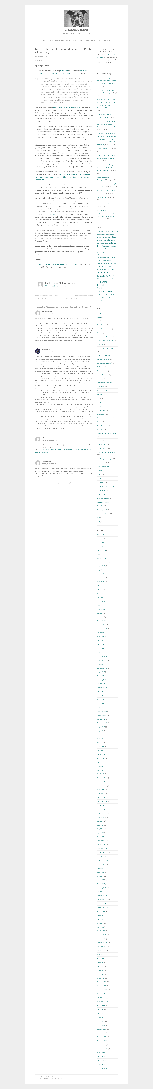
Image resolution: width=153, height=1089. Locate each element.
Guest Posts (101, 386)
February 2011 (101, 793)
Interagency (101, 414)
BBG (109, 231)
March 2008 (101, 931)
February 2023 (101, 546)
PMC (98, 263)
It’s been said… (102, 197)
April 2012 (100, 770)
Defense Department (104, 363)
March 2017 (100, 676)
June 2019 (100, 644)
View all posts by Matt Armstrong (55, 286)
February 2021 (101, 597)
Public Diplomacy (56, 272)
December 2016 (102, 687)
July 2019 (100, 640)
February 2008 (102, 935)
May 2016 (100, 695)
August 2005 (101, 1052)
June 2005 (100, 1060)
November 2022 (102, 554)
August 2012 (101, 758)
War (98, 522)
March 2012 (100, 774)
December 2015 (102, 711)
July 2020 (100, 613)
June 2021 (100, 589)
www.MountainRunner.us (73, 249)
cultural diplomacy (103, 243)
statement (64, 71)
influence (99, 255)
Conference (105, 240)
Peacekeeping (101, 444)
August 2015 (101, 727)
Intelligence (101, 410)
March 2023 (101, 542)
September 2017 (102, 668)
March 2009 (101, 884)
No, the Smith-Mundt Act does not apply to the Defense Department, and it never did (107, 124)
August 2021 (101, 581)
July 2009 (100, 868)
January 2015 (101, 754)
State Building (101, 494)
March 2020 (101, 621)
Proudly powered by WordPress (45, 1076)
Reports (99, 474)
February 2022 (101, 574)
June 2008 (100, 919)
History (99, 394)
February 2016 (101, 707)
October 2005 (101, 1045)
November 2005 (102, 1041)
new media (49, 274)
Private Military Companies (106, 452)
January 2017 (101, 684)
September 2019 (102, 632)
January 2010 (101, 844)
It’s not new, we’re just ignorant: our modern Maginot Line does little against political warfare (107, 80)
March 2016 (100, 703)
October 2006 (101, 998)
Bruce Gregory (106, 237)
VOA (102, 300)
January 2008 (101, 939)
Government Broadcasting (105, 383)
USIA (98, 300)
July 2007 (100, 962)
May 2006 (100, 1017)
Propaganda (101, 269)
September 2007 (102, 954)
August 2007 (101, 958)
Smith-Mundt (101, 482)
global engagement (110, 249)
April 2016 (100, 699)
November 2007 (102, 947)
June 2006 (100, 1013)
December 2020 (102, 601)
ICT (98, 398)
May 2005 (100, 1064)
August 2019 (101, 636)
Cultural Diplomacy (103, 359)
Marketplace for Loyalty (105, 418)
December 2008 (102, 896)
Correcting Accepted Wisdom (106, 348)
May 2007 (100, 970)
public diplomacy (66, 274)
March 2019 (100, 648)
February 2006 (102, 1029)
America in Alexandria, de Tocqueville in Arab (46, 294)
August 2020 (101, 609)
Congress (111, 240)
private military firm (108, 266)
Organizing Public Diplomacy (106, 434)
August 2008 (101, 911)
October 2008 (101, 903)
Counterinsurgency (103, 355)
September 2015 (102, 723)
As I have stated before (54, 214)
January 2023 (101, 550)
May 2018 (100, 664)
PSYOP (107, 269)
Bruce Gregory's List (103, 329)
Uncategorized (102, 510)
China (113, 237)
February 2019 (101, 652)
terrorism (105, 294)
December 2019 (102, 629)
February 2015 (101, 750)
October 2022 (101, 558)
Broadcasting (100, 234)
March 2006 (101, 1025)
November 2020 (102, 605)
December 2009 (102, 848)
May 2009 (100, 876)
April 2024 (100, 534)
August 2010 (101, 817)
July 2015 (100, 731)
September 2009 (102, 860)
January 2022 (101, 578)
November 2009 (102, 852)
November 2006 (102, 994)
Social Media (101, 490)
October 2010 (101, 809)
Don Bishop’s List (102, 375)
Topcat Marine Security (106, 297)
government (100, 252)
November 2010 (102, 805)
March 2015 (100, 746)
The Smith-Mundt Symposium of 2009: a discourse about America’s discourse (107, 167)
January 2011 (101, 797)
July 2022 (100, 570)
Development (101, 371)
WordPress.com (57, 1078)
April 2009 (100, 880)
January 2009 (101, 892)
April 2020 (100, 617)
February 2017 (101, 680)
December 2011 (102, 786)
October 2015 (101, 719)
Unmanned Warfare (103, 514)
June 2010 (100, 825)
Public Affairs (101, 463)
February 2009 (102, 888)
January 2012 (101, 782)
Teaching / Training (103, 502)
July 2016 (100, 691)
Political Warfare (102, 448)
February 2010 (101, 841)
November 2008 (102, 899)
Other (99, 440)
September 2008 (102, 907)
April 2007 (100, 974)
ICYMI (99, 402)
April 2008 (100, 927)
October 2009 (101, 856)
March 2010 (100, 837)
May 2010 (100, 829)
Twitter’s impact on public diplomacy (83, 294)
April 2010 (100, 833)
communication (40, 274)
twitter (88, 274)
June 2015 (100, 735)
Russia (99, 478)
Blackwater (114, 231)
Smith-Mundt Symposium (105, 486)
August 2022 (101, 566)
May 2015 (100, 738)
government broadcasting (108, 252)
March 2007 (101, 978)
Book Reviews (101, 325)
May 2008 (100, 923)
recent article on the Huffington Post (66, 108)
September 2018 (102, 660)
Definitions (101, 367)
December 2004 (102, 1068)
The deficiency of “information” (107, 204)
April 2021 (100, 593)
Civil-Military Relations (104, 337)
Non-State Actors (102, 426)
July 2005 (100, 1056)
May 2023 (100, 538)
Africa (105, 231)
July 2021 (100, 585)
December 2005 (102, 1037)
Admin (99, 313)
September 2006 (102, 1001)
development (111, 246)
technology (100, 294)
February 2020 (101, 625)
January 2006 (101, 1033)
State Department (78, 274)
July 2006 (100, 1009)
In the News (101, 406)
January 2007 (101, 986)
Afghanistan (100, 231)
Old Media (114, 261)
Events (99, 379)
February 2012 (101, 778)
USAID (114, 297)
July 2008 (100, 915)
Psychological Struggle (104, 459)
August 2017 (101, 672)
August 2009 (101, 864)
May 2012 (100, 766)
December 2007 (102, 943)
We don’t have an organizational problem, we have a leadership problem (106, 213)
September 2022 (102, 562)
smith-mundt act (106, 279)
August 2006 (101, 1005)
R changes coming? (103, 148)
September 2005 (102, 1049)
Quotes (99, 471)
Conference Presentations (105, 340)
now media (57, 274)
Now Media (45, 272)
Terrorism (100, 506)
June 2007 (100, 966)
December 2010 (102, 801)
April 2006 (100, 1021)
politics (103, 263)
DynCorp (102, 249)
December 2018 (102, 656)
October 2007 (101, 950)
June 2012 (100, 762)
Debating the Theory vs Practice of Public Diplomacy (56, 264)
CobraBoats (100, 240)
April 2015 (100, 742)
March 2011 (100, 790)
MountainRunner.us (76, 29)
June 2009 (100, 872)
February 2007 (101, 982)
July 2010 (100, 821)
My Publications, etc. (56, 40)
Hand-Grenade (102, 390)
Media (99, 422)
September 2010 (102, 813)
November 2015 (102, 715)
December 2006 (102, 990)
